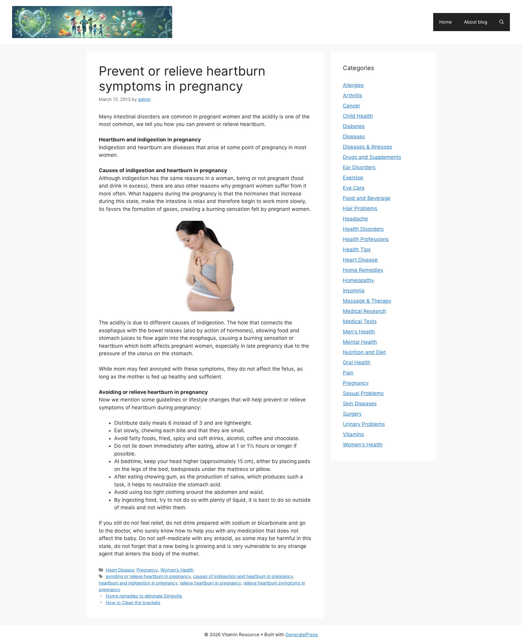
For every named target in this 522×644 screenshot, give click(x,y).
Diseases (354, 137)
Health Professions (366, 239)
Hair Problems (360, 208)
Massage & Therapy (367, 301)
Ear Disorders (359, 167)
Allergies (353, 85)
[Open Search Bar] (501, 22)
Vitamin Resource (210, 18)
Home (445, 22)
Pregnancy (147, 569)
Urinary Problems (364, 424)
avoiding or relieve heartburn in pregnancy (148, 576)
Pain (348, 373)
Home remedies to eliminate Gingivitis (144, 595)
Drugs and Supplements (372, 157)
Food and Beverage (366, 198)
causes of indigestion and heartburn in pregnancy (243, 576)
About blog (475, 22)
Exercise (353, 178)
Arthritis (352, 95)
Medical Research (364, 311)
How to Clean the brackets (133, 602)
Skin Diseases (360, 404)
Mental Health (360, 342)
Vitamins (353, 434)
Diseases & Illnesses (367, 147)
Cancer (351, 106)
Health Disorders (363, 229)
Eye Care (354, 188)
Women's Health (177, 569)
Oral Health (356, 362)
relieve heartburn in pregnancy (210, 582)
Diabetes (354, 126)
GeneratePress (301, 634)
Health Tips (357, 249)
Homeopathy (358, 280)
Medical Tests (360, 321)
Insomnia (354, 291)
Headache (355, 219)
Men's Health (359, 332)
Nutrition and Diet (364, 352)
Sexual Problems (363, 393)
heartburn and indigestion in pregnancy (138, 582)
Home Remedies (363, 270)
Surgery (352, 414)
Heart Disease (120, 569)
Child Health (358, 116)
